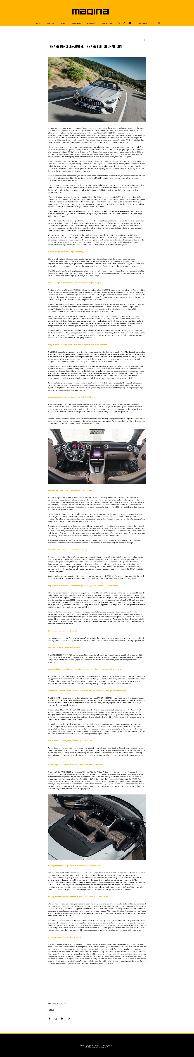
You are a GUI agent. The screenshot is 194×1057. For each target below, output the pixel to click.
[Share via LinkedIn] (62, 1018)
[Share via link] (69, 1018)
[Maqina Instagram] (119, 23)
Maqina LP (104, 1047)
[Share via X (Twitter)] (56, 1018)
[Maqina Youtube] (129, 23)
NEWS (51, 1009)
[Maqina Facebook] (124, 23)
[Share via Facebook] (49, 1018)
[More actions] (144, 40)
